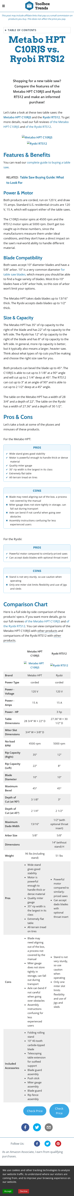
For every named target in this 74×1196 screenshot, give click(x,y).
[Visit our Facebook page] (37, 1144)
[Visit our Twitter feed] (47, 1144)
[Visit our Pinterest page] (58, 1144)
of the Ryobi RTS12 (38, 127)
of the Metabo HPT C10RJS (42, 621)
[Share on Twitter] (37, 1128)
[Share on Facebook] (25, 1128)
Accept (7, 1191)
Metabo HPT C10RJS (17, 117)
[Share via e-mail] (49, 1128)
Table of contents (22, 30)
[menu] (6, 6)
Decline (23, 1191)
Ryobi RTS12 (51, 117)
